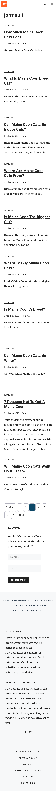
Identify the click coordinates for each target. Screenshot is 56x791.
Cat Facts (9, 25)
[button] (45, 4)
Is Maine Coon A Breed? (24, 309)
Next (21, 515)
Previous (10, 507)
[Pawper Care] (4, 4)
